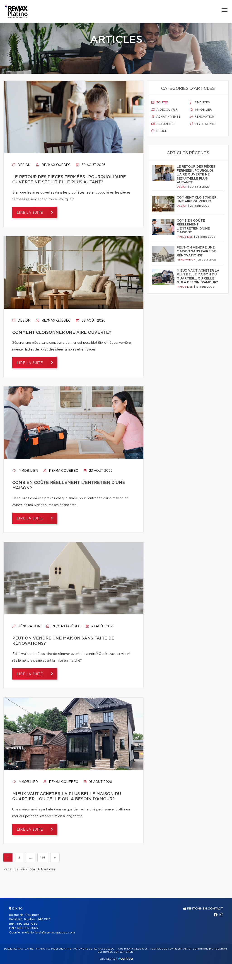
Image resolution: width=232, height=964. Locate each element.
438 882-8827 (28, 928)
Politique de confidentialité (170, 949)
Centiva (125, 958)
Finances (202, 102)
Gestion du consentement (116, 952)
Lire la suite (30, 212)
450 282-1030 (27, 923)
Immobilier (27, 470)
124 (42, 857)
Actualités (165, 124)
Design (23, 165)
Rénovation (28, 626)
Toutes (162, 102)
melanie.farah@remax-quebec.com (48, 932)
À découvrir (166, 109)
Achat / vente (167, 116)
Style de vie (204, 124)
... (30, 857)
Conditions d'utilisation (210, 949)
